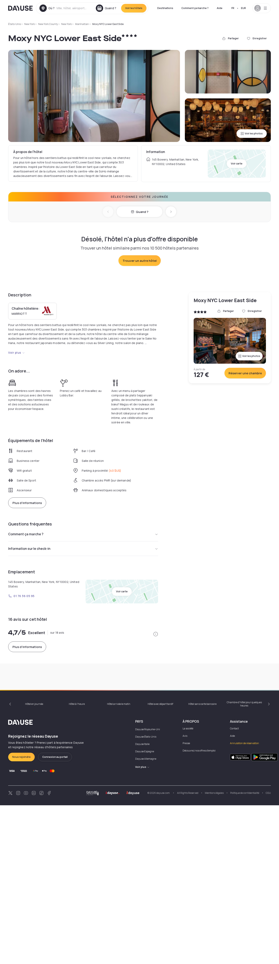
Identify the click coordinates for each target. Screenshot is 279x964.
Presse (186, 743)
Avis (185, 736)
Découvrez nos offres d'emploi (199, 750)
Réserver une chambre (245, 373)
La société (188, 728)
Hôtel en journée (34, 704)
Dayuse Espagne (144, 751)
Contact (234, 728)
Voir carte (236, 163)
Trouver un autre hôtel (140, 261)
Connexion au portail (55, 757)
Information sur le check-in (29, 548)
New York (29, 24)
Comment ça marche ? (195, 8)
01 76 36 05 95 (24, 596)
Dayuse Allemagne (145, 758)
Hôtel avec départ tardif (160, 704)
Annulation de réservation (244, 743)
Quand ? (142, 212)
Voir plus (14, 352)
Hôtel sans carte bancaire (202, 704)
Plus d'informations (27, 503)
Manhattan (82, 24)
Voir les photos (254, 133)
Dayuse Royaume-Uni (147, 729)
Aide (219, 8)
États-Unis (14, 24)
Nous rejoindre (21, 757)
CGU (268, 793)
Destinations (165, 8)
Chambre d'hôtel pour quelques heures (244, 704)
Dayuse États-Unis (145, 736)
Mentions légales (214, 793)
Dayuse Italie (142, 744)
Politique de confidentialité (244, 793)
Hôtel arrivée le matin (118, 704)
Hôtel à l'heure (77, 704)
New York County (48, 24)
